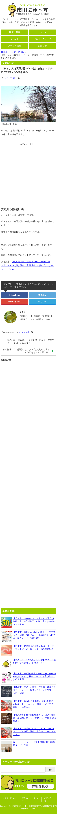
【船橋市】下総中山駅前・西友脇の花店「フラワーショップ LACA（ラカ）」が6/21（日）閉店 (34, 690)
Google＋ (15, 301)
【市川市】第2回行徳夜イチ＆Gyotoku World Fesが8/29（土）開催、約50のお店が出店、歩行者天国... (34, 676)
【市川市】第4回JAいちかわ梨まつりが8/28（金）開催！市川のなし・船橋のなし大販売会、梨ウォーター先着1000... (34, 635)
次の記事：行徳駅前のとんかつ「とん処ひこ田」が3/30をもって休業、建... (26, 351)
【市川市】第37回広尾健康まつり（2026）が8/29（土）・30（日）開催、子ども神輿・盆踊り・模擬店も (34, 704)
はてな (43, 301)
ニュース (42, 32)
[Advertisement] (28, 174)
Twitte (43, 295)
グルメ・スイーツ (42, 39)
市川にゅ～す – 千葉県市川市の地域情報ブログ (34, 806)
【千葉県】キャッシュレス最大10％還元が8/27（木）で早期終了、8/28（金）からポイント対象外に (34, 621)
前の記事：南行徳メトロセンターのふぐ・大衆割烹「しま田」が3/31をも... (30, 341)
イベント (14, 39)
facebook (15, 295)
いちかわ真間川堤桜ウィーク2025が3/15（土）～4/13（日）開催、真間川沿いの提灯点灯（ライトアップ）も (27, 265)
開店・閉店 (14, 32)
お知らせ (42, 46)
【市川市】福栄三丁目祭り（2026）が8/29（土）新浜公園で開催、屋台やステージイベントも (34, 731)
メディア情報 (14, 46)
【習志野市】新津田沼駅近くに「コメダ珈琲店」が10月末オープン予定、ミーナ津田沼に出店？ (34, 718)
